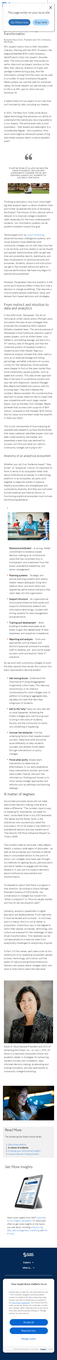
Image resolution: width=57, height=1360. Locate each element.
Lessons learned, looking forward (23, 1154)
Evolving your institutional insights (24, 1151)
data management (20, 1230)
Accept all (28, 1322)
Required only (28, 1330)
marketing (34, 1230)
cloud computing (35, 234)
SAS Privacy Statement (21, 1302)
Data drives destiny (17, 1144)
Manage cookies (28, 1339)
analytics (35, 1227)
